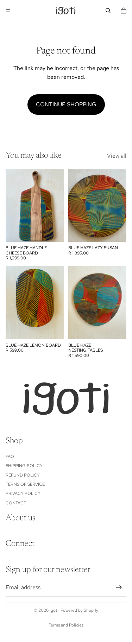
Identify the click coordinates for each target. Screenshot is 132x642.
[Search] (108, 10)
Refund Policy (23, 475)
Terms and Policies (66, 625)
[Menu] (8, 10)
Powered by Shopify (79, 610)
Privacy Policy (23, 493)
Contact (16, 502)
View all (116, 155)
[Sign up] (119, 587)
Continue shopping (66, 104)
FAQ (10, 456)
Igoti (54, 610)
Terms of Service (25, 484)
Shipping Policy (24, 465)
